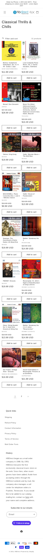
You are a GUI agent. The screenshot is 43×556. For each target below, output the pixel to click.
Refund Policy (10, 423)
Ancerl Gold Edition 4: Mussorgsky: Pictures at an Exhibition (31, 371)
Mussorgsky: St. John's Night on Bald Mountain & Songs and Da (31, 282)
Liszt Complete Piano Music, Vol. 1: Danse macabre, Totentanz (30, 64)
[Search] (32, 12)
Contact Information (13, 428)
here (27, 497)
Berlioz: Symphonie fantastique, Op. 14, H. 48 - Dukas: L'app (11, 64)
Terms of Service (12, 439)
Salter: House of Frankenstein (29, 195)
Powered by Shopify (27, 551)
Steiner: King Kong (9, 154)
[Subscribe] (34, 514)
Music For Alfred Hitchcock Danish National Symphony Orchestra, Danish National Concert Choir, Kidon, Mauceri (31, 108)
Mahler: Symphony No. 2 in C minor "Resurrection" (31, 327)
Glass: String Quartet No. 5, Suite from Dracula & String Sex (10, 327)
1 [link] (15, 396)
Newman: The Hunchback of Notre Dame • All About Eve (10, 240)
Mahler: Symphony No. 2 (31, 239)
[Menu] (4, 12)
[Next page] (28, 396)
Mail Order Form (11, 444)
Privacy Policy (10, 433)
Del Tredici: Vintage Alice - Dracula (10, 371)
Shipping (8, 417)
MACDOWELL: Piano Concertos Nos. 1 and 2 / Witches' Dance (11, 196)
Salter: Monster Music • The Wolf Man (31, 155)
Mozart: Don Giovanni (11, 104)
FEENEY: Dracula (9, 281)
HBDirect (18, 551)
